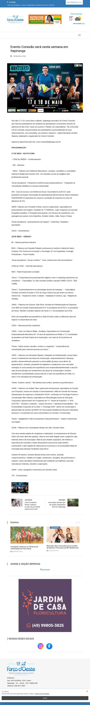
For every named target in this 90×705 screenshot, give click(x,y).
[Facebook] (49, 646)
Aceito (45, 698)
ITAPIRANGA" (55, 528)
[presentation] (76, 522)
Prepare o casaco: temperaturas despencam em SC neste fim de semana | (31, 5)
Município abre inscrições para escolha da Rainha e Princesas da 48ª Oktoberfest (62, 547)
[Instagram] (40, 646)
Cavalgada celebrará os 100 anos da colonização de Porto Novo (24, 548)
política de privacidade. (42, 694)
